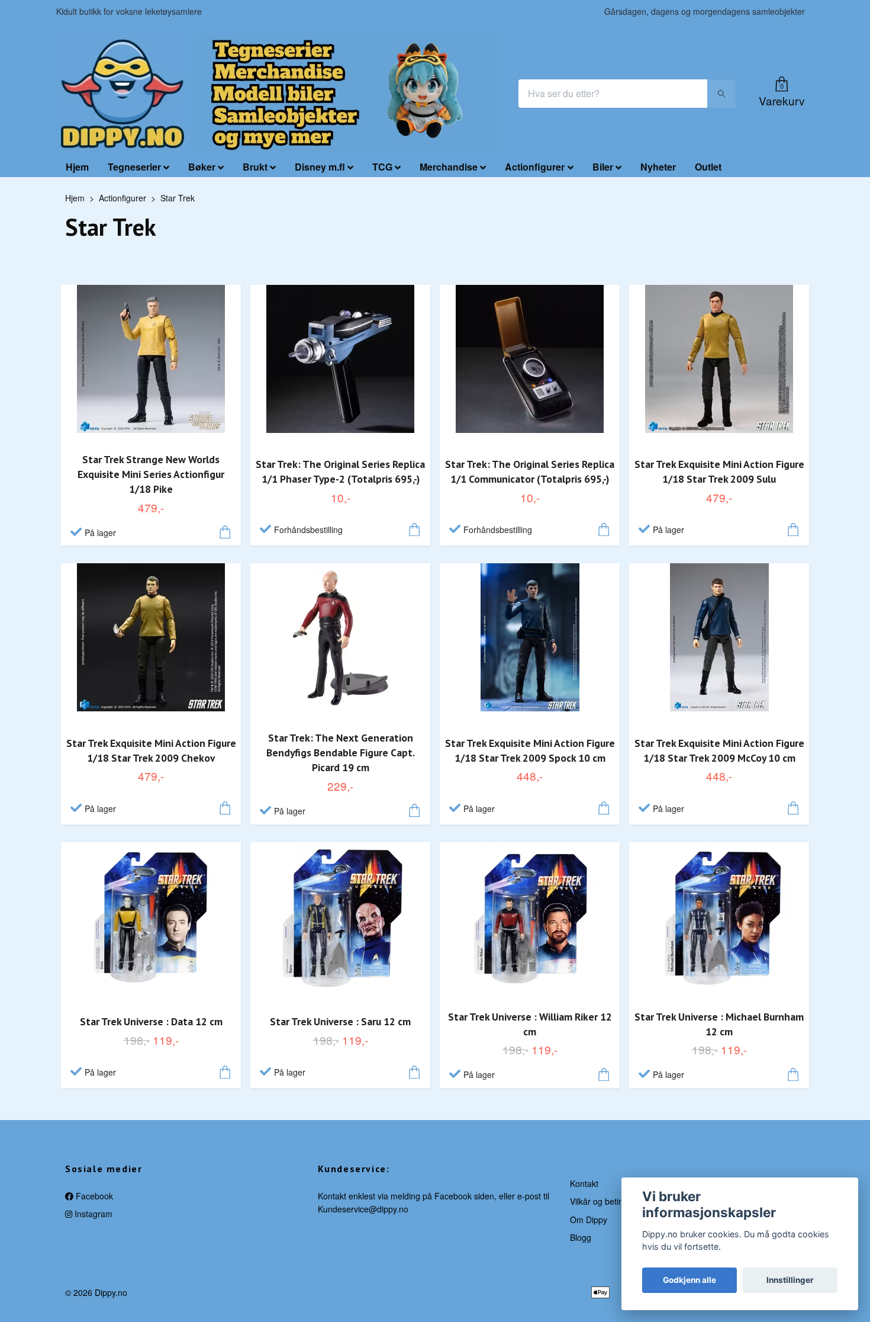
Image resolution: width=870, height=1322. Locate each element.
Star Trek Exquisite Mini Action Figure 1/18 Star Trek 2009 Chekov (151, 750)
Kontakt (584, 1183)
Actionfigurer (535, 167)
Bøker (201, 167)
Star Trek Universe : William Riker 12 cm (530, 1024)
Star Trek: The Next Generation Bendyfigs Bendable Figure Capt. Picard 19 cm (340, 752)
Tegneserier (134, 167)
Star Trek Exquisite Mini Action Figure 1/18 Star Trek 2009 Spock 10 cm (530, 750)
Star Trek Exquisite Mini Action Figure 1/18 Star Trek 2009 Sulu (719, 471)
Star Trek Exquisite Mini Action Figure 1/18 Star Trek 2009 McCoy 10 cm (719, 750)
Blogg (580, 1237)
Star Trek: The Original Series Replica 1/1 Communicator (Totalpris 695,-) (529, 471)
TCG (382, 167)
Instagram (92, 1214)
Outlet (708, 167)
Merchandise (449, 167)
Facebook (93, 1196)
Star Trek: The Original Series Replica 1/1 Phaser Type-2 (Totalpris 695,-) (340, 471)
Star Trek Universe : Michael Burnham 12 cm (719, 1024)
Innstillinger (790, 1280)
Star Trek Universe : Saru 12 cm (340, 1021)
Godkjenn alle (689, 1280)
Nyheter (658, 167)
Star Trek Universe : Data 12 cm (151, 1021)
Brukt (255, 167)
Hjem (77, 167)
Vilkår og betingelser (608, 1201)
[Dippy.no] (122, 93)
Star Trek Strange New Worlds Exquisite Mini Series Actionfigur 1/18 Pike (151, 474)
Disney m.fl (320, 167)
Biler (602, 167)
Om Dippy (588, 1219)
